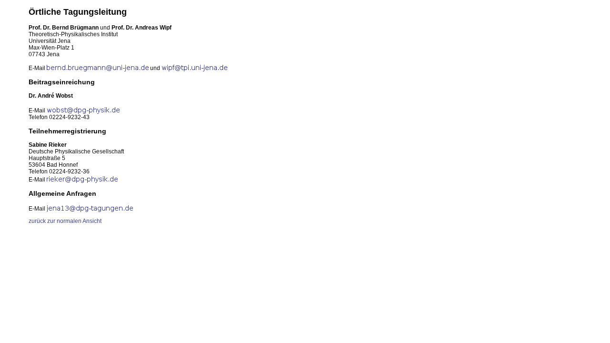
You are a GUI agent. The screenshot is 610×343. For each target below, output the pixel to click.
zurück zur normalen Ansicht (65, 221)
